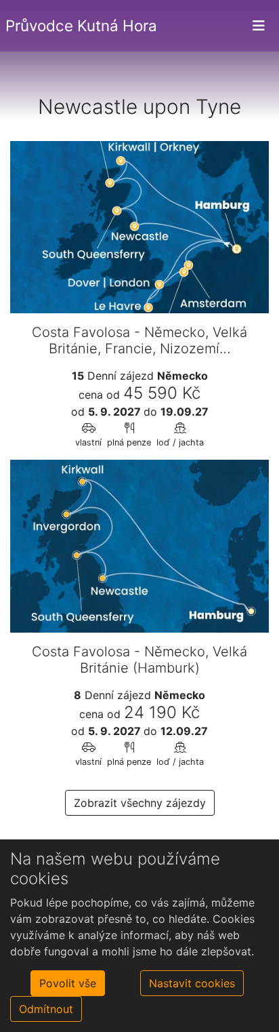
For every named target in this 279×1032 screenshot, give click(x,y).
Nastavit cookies (192, 983)
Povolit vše (67, 983)
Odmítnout (46, 1009)
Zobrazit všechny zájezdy (140, 803)
